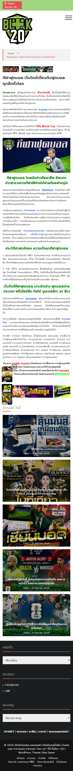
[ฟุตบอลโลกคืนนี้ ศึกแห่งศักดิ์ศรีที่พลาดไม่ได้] (36, 525)
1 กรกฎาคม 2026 (40, 498)
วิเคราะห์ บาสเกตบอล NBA (21, 762)
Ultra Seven (48, 752)
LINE (7, 691)
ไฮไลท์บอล (61, 762)
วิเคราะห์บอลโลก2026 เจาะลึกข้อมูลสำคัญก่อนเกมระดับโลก (36, 626)
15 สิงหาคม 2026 (40, 453)
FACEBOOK (12, 685)
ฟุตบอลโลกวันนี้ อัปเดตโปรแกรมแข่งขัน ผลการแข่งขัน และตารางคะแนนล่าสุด (36, 581)
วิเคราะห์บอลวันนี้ (45, 762)
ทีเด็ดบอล (53, 758)
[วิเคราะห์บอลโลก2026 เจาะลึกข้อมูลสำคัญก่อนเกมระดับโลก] (36, 615)
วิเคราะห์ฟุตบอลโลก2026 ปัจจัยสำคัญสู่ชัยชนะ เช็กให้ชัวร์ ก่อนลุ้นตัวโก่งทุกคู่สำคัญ (36, 492)
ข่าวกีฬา (16, 363)
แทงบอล (36, 449)
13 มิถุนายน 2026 (40, 632)
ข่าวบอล (31, 758)
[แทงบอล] (36, 436)
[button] (14, 367)
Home (11, 53)
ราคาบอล (37, 765)
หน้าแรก (21, 758)
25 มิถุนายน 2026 (41, 543)
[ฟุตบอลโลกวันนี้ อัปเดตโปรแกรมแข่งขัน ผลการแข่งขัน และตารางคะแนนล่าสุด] (36, 570)
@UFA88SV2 (62, 374)
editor (27, 453)
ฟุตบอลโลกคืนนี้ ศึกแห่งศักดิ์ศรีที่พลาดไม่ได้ (36, 538)
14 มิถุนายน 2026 (40, 588)
